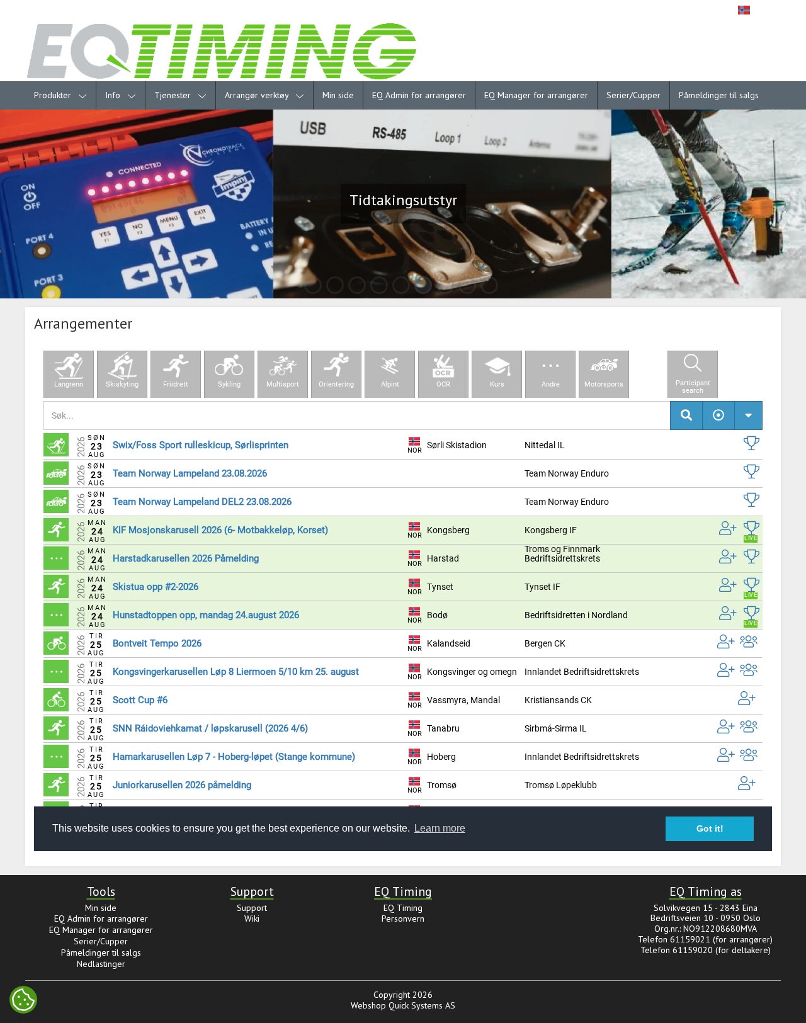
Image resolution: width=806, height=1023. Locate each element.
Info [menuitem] (114, 95)
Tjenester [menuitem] (173, 95)
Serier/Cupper (633, 95)
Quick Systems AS (422, 1005)
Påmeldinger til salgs (719, 95)
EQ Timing (403, 907)
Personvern (403, 918)
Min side (338, 95)
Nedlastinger (101, 963)
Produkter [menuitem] (54, 95)
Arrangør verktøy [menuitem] (258, 95)
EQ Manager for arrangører (536, 95)
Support (252, 907)
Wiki (251, 918)
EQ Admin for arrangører (419, 95)
